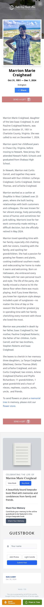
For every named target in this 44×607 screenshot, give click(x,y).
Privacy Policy (15, 596)
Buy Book (25, 483)
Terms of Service (28, 596)
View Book (12, 483)
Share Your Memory (16, 521)
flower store (9, 406)
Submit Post (22, 562)
